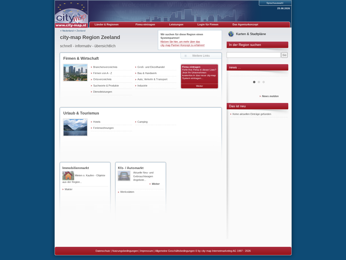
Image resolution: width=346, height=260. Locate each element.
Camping (142, 121)
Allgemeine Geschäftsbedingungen (175, 250)
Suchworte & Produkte (106, 85)
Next (282, 74)
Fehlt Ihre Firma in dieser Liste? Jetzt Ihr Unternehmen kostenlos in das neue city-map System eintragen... (199, 73)
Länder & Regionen (107, 24)
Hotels (97, 121)
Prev (236, 74)
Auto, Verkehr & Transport (152, 79)
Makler (68, 189)
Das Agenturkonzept (245, 24)
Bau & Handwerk (147, 73)
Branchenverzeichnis (105, 67)
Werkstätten (127, 191)
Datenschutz (103, 250)
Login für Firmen (207, 24)
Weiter (199, 86)
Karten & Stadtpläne (251, 34)
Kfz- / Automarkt (131, 168)
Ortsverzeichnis (102, 79)
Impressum (146, 250)
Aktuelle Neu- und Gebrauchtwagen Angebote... (146, 178)
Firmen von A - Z (102, 73)
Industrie (142, 85)
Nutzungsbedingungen (125, 250)
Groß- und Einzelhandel (151, 67)
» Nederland (67, 30)
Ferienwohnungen (103, 127)
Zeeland (80, 30)
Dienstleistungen (102, 91)
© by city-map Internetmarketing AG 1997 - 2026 (223, 250)
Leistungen (176, 24)
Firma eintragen (145, 24)
